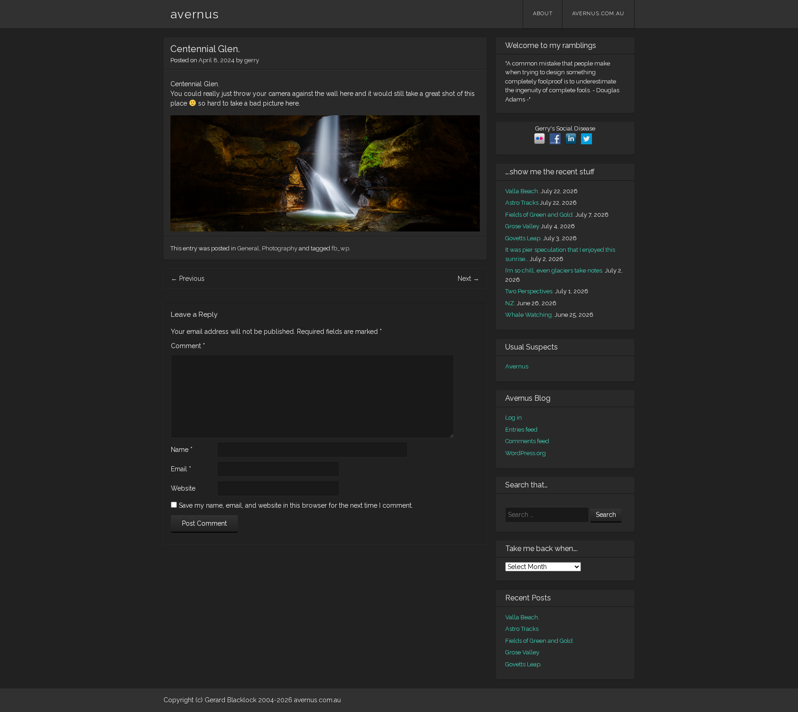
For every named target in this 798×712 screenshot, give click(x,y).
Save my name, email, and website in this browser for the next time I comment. (296, 505)
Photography (279, 248)
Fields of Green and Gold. (539, 214)
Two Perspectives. (529, 291)
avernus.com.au (598, 14)
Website (183, 488)
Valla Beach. (522, 191)
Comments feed (527, 441)
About (543, 14)
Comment (188, 346)
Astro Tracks (521, 202)
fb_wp (340, 248)
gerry (251, 60)
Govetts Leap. (523, 238)
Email (181, 469)
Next (468, 278)
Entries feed (521, 429)
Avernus (516, 366)
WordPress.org (525, 453)
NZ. (510, 303)
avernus (194, 14)
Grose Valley (522, 226)
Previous (188, 278)
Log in (513, 417)
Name (182, 449)
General (248, 248)
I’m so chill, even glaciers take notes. (554, 270)
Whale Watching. (529, 314)
